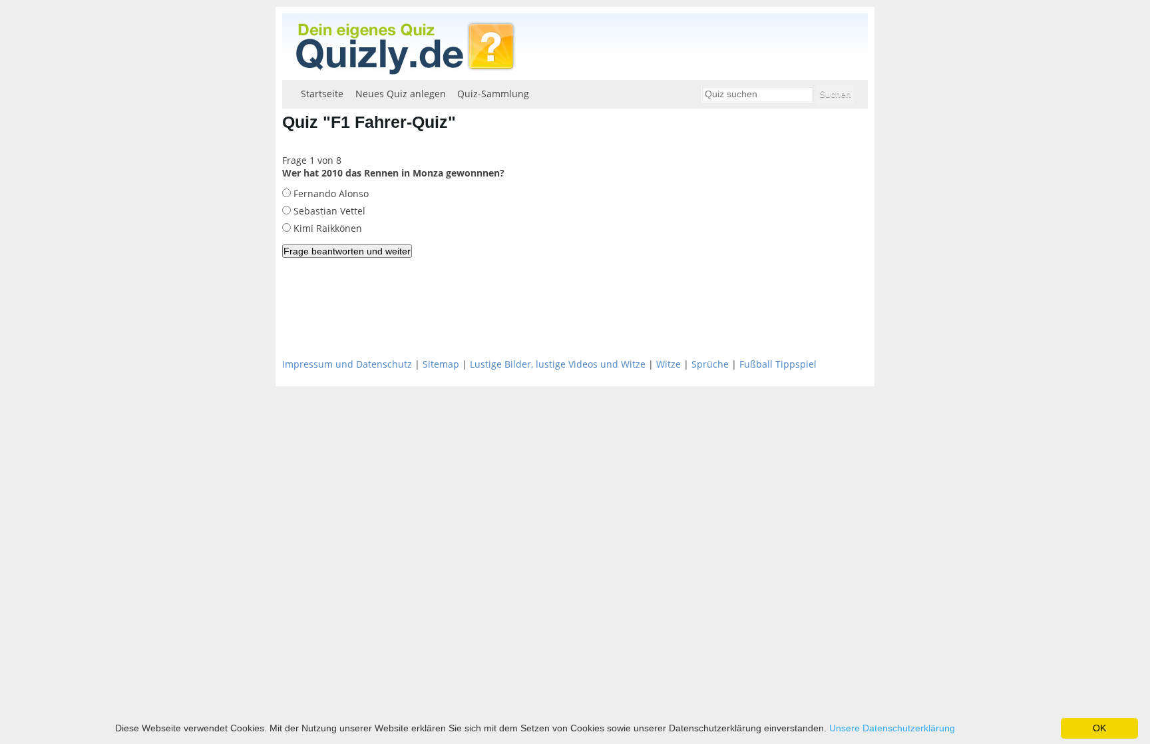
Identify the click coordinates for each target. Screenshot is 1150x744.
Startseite (322, 93)
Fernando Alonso (330, 193)
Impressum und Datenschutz (347, 364)
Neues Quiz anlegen (400, 93)
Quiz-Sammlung (493, 93)
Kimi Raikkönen (326, 228)
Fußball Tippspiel (778, 364)
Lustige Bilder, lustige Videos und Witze (558, 364)
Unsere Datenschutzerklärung (892, 728)
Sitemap (441, 364)
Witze (668, 364)
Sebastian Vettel (328, 210)
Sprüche (710, 364)
